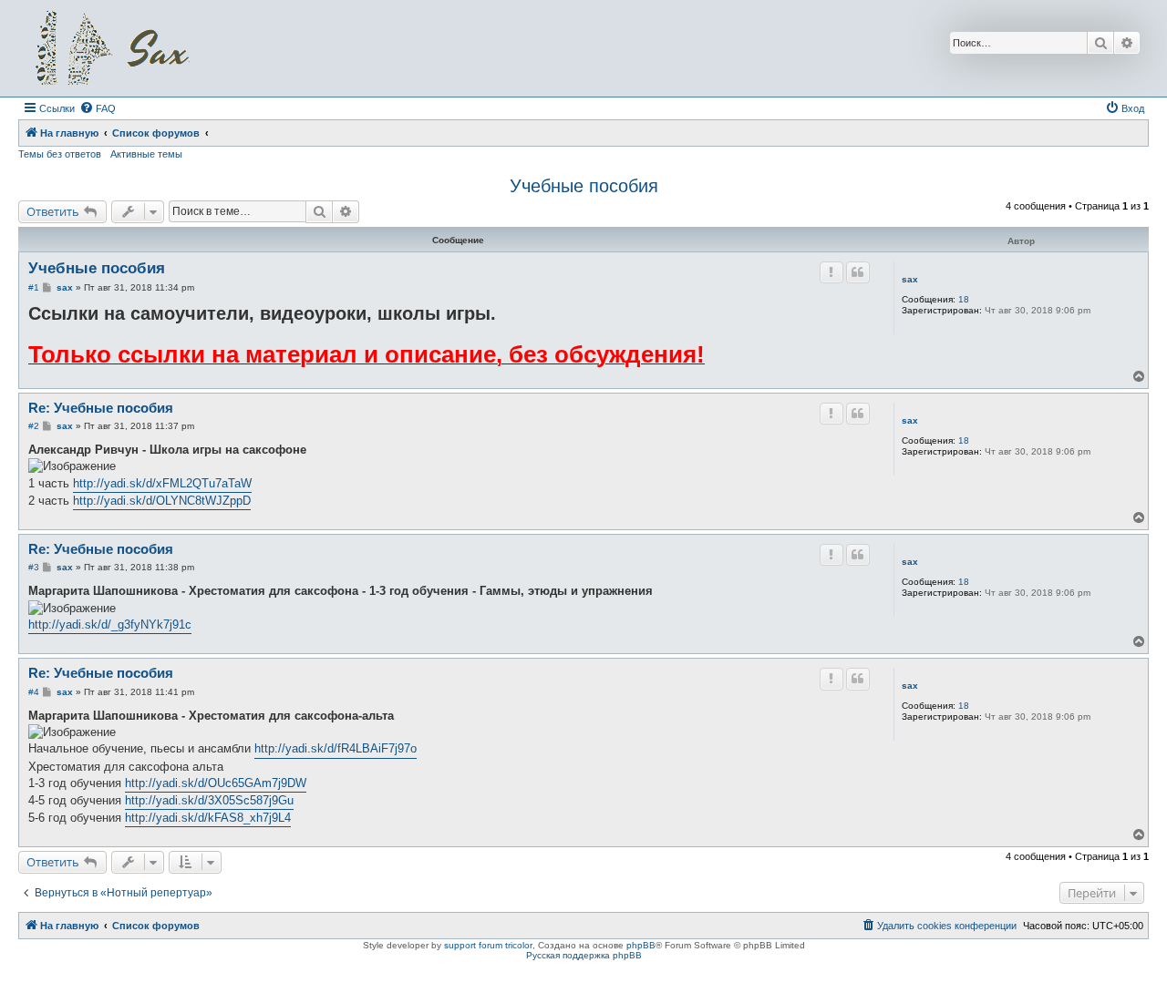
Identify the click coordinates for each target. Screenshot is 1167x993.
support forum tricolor (488, 945)
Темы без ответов (59, 153)
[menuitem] (97, 108)
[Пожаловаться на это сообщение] (831, 272)
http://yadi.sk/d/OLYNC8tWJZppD (162, 500)
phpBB (641, 945)
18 (963, 299)
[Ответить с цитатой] (858, 272)
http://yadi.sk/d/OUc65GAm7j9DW (215, 783)
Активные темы (146, 153)
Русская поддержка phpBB (584, 955)
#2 (33, 426)
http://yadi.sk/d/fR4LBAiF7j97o (335, 748)
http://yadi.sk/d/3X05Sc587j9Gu (209, 800)
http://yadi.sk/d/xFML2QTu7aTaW (162, 483)
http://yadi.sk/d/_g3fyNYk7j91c (109, 624)
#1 (33, 287)
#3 (33, 567)
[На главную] (112, 48)
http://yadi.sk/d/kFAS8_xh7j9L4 (208, 817)
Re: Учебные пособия (100, 407)
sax (910, 279)
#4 (33, 692)
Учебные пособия (584, 186)
